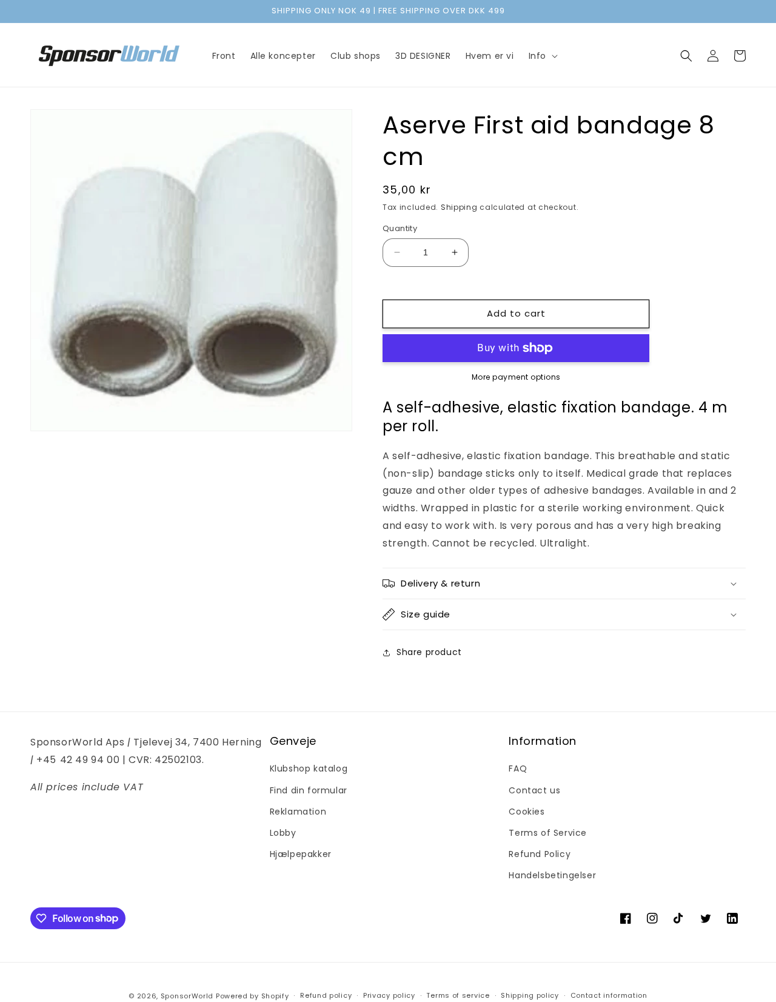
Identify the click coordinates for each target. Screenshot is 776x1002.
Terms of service (457, 995)
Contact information (608, 995)
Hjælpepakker (301, 854)
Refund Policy (539, 854)
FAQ (518, 768)
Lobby (283, 833)
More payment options (516, 377)
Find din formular (308, 790)
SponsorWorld (187, 996)
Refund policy (326, 995)
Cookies (526, 811)
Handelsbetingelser (552, 875)
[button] (542, 56)
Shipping (459, 207)
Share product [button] (429, 652)
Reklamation (298, 811)
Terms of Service (548, 833)
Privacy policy (389, 995)
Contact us (534, 790)
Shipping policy (530, 995)
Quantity (400, 228)
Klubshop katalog (309, 768)
